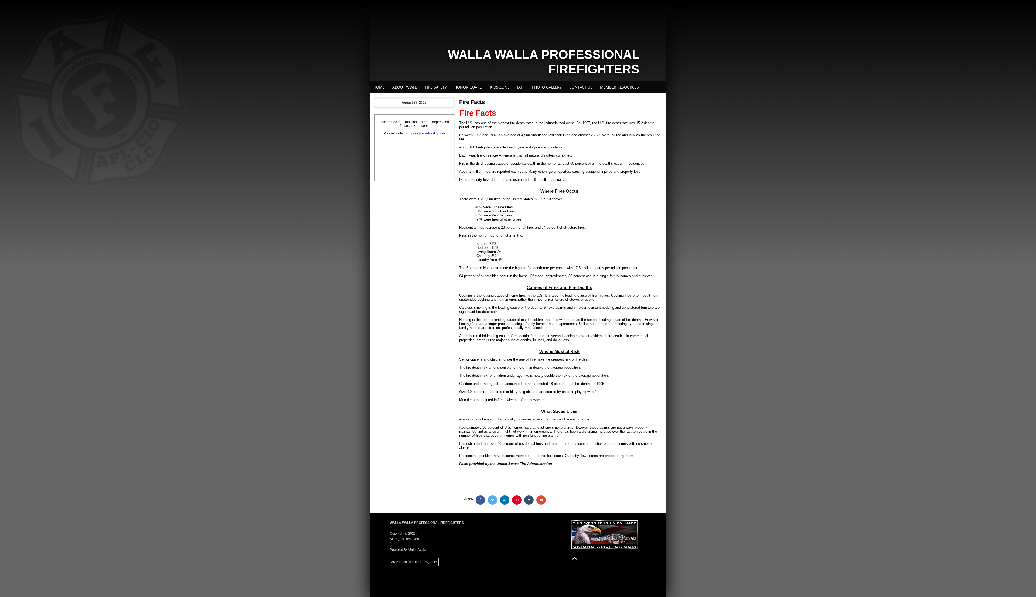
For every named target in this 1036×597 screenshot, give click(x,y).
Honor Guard (468, 87)
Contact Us (580, 87)
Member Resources (619, 87)
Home (379, 87)
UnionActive (417, 550)
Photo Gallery (547, 87)
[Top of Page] (574, 558)
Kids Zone (500, 87)
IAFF (520, 87)
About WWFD (405, 87)
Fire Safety (436, 87)
